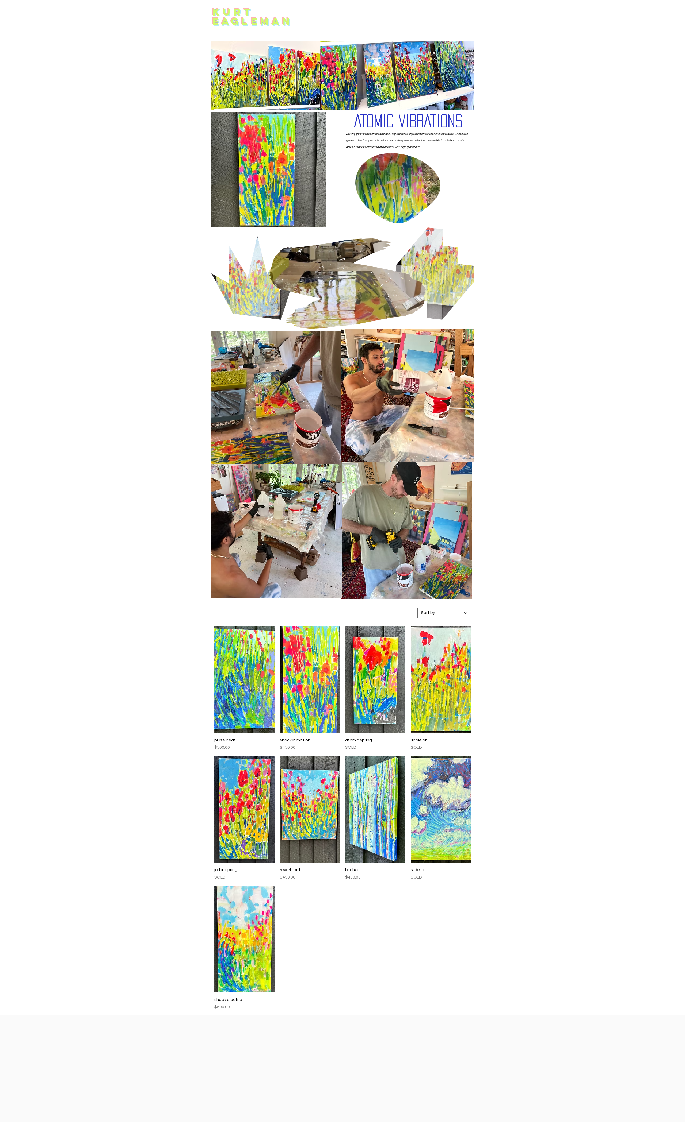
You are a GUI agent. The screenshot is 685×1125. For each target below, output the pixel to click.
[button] (467, 314)
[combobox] (444, 613)
